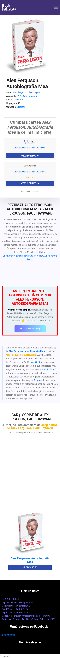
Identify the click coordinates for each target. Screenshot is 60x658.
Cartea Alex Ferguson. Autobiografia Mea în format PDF (26, 616)
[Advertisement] (30, 475)
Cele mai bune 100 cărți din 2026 (16, 606)
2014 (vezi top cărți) (27, 96)
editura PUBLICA (48, 369)
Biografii (21, 107)
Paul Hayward (35, 92)
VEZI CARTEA (30, 567)
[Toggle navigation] (56, 8)
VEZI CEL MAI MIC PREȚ (30, 329)
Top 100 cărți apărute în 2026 (15, 609)
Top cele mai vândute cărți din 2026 (17, 602)
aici (17, 376)
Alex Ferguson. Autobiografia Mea (30, 148)
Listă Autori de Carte (11, 599)
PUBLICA (18, 99)
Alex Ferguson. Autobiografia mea (30, 172)
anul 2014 (35, 362)
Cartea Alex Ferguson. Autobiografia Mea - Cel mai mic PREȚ (28, 619)
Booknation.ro (8, 634)
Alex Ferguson (20, 92)
